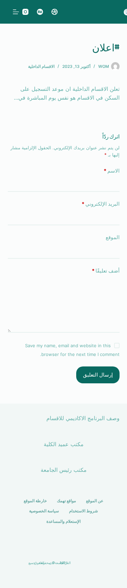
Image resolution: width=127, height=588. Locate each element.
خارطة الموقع (35, 500)
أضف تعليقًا (106, 270)
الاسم (112, 171)
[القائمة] (16, 12)
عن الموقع (94, 500)
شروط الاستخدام (83, 510)
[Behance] (40, 12)
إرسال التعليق (98, 375)
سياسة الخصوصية (44, 510)
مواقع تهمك (66, 500)
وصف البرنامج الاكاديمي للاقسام (83, 418)
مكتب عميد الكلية (64, 444)
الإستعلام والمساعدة (63, 521)
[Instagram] (25, 12)
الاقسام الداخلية (41, 66)
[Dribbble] (54, 12)
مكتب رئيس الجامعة (64, 469)
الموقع (113, 237)
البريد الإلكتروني (101, 204)
